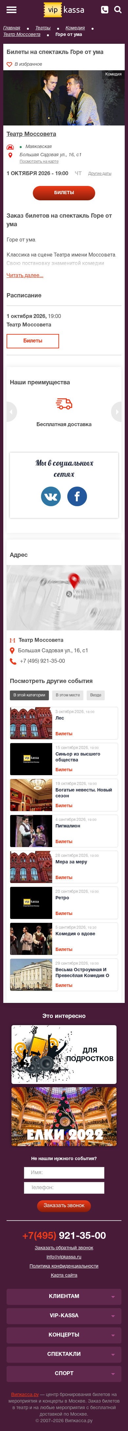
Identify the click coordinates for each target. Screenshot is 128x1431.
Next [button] (116, 412)
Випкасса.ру (25, 1395)
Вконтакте (51, 496)
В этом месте (68, 695)
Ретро (62, 898)
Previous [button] (12, 412)
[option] (64, 413)
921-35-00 (64, 1236)
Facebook (77, 496)
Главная (11, 28)
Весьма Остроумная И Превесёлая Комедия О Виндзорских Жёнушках (83, 976)
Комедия (75, 28)
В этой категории (29, 695)
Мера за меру (71, 862)
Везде (95, 695)
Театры (43, 28)
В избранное (28, 64)
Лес (59, 718)
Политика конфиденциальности (64, 1266)
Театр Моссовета (21, 35)
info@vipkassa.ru (64, 1257)
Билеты (32, 341)
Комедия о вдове (75, 934)
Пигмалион (67, 826)
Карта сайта (64, 1275)
